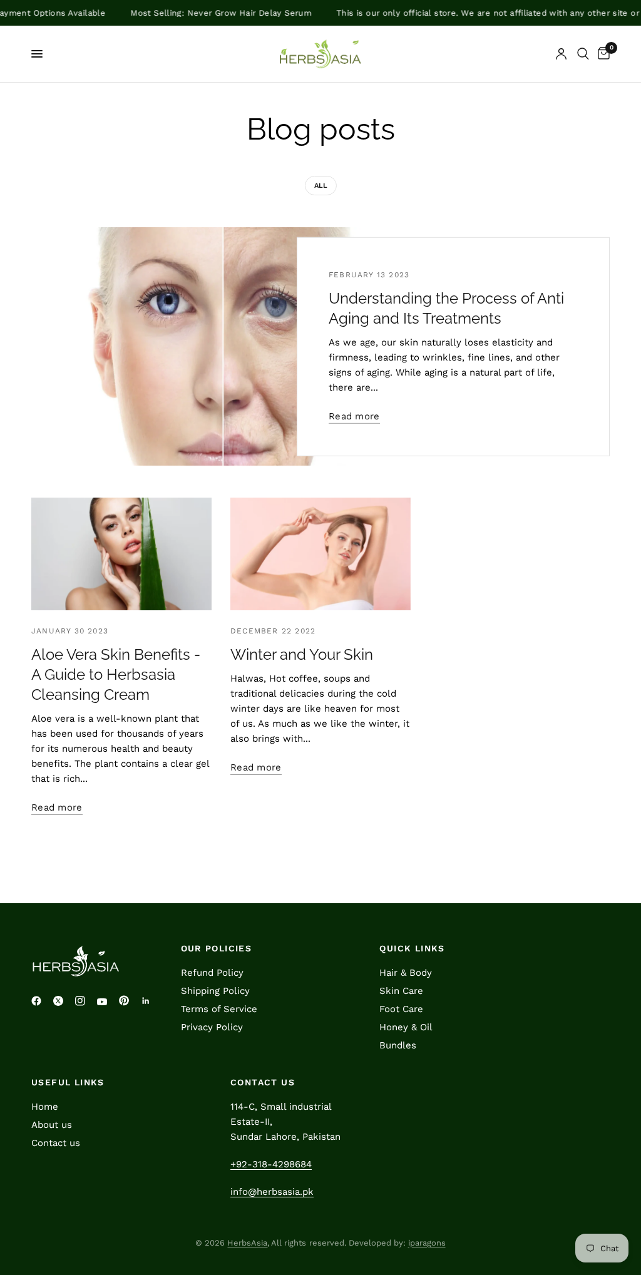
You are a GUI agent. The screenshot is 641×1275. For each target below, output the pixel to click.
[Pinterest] (128, 1000)
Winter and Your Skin (301, 654)
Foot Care (401, 1009)
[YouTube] (106, 1002)
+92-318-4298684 (271, 1164)
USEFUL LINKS (68, 1082)
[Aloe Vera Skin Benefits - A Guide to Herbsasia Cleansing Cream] (121, 554)
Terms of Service (219, 1009)
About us (51, 1124)
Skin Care (401, 990)
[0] (601, 54)
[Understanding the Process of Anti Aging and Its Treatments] (222, 346)
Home (44, 1106)
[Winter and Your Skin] (320, 554)
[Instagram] (84, 1000)
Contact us (55, 1143)
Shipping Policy (215, 990)
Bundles (397, 1045)
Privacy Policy (212, 1027)
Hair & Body (405, 972)
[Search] (583, 54)
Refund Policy (212, 972)
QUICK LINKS (411, 948)
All (320, 186)
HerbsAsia (247, 1242)
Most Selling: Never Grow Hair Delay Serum (198, 13)
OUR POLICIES (216, 948)
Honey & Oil (406, 1027)
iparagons (427, 1242)
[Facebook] (40, 1000)
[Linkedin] (150, 1000)
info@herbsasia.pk (272, 1191)
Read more (354, 416)
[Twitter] (62, 1000)
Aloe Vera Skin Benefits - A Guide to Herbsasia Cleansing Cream (115, 674)
